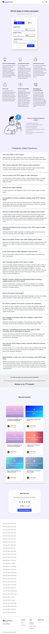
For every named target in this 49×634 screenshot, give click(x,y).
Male (31, 22)
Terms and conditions (31, 623)
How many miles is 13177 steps (9, 584)
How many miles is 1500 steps (9, 612)
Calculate (30, 45)
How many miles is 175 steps (9, 563)
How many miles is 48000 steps (10, 593)
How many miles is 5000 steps (9, 535)
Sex (15, 20)
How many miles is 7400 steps (9, 587)
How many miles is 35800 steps (10, 590)
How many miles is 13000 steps (9, 566)
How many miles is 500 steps (9, 548)
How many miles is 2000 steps (9, 526)
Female (20, 22)
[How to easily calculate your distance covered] (14, 463)
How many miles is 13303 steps (9, 581)
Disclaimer (31, 628)
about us (23, 622)
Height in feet (16, 27)
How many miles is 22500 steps (10, 606)
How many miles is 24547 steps (9, 603)
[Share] (42, 2)
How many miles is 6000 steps (9, 538)
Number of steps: (18, 39)
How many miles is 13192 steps (9, 554)
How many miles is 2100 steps (9, 560)
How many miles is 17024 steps (9, 569)
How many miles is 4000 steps (9, 532)
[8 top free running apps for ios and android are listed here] (14, 411)
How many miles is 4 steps (8, 597)
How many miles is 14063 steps (9, 578)
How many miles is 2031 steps (9, 609)
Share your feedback (24, 510)
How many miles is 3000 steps (9, 529)
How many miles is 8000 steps (9, 545)
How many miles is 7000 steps (9, 541)
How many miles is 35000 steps (10, 575)
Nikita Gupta (13, 425)
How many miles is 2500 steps (9, 551)
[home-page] (7, 2)
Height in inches (17, 32)
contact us (23, 625)
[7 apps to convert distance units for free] (34, 437)
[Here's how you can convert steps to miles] (34, 463)
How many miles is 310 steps (9, 600)
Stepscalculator (13, 632)
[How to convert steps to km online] (34, 411)
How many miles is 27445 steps (9, 557)
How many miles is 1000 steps (9, 523)
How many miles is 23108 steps (9, 572)
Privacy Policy (32, 626)
